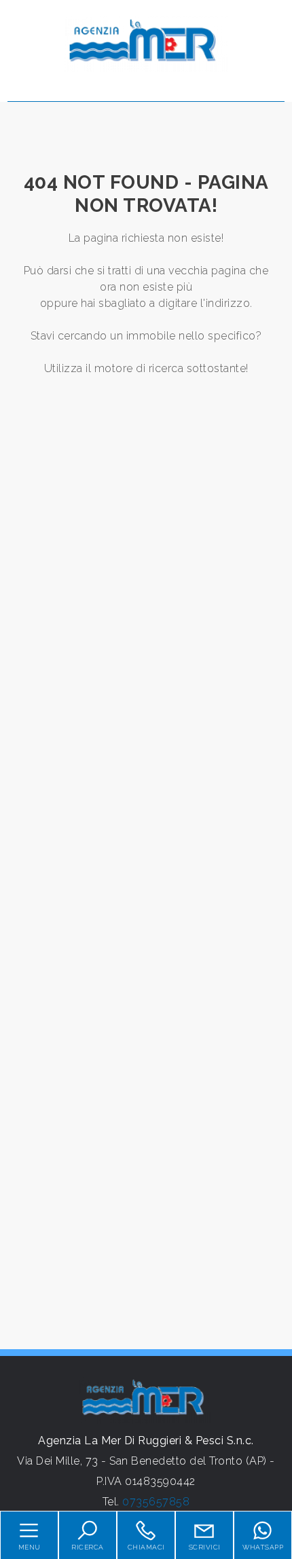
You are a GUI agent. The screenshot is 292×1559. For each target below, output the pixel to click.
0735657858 (155, 1501)
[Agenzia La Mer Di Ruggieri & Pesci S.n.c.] (146, 43)
